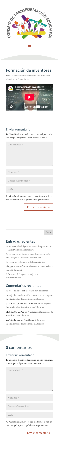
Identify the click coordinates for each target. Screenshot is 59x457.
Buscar (49, 232)
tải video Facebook (14, 291)
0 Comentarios (22, 79)
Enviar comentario (38, 432)
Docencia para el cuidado (37, 291)
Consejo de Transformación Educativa (22, 295)
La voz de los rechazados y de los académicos (25, 262)
